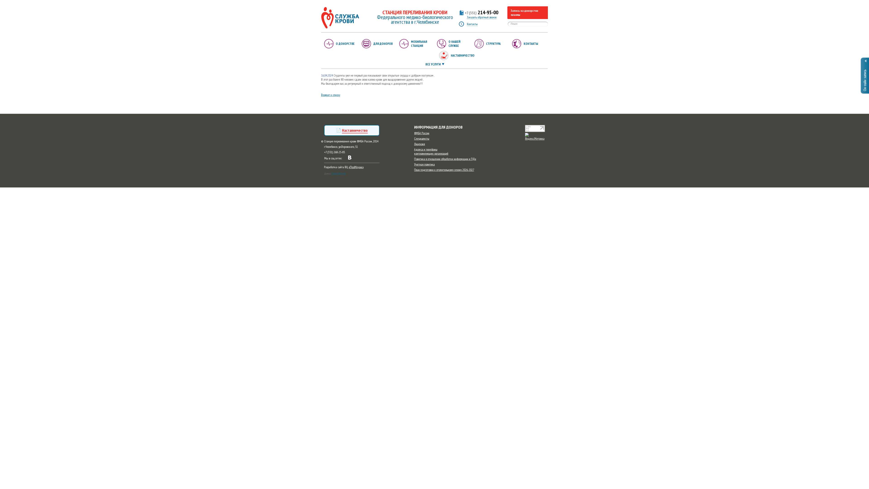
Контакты (472, 24)
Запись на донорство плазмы (524, 13)
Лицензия (419, 144)
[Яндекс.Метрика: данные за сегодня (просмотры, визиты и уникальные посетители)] (536, 137)
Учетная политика (424, 164)
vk (349, 158)
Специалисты (421, 139)
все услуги (433, 64)
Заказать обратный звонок (482, 17)
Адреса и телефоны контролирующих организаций (431, 151)
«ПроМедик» (356, 167)
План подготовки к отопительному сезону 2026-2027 (444, 170)
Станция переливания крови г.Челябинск (340, 18)
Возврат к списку (330, 95)
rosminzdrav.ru (339, 173)
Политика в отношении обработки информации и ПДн (445, 159)
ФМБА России (421, 133)
